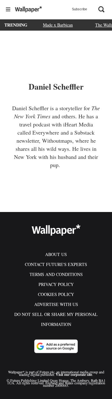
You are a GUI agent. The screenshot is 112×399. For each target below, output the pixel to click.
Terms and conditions (56, 274)
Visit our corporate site (74, 374)
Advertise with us (56, 304)
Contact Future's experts (56, 264)
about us (56, 254)
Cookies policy (56, 294)
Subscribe (79, 9)
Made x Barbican (58, 25)
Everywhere (45, 132)
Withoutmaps (57, 140)
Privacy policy (56, 284)
